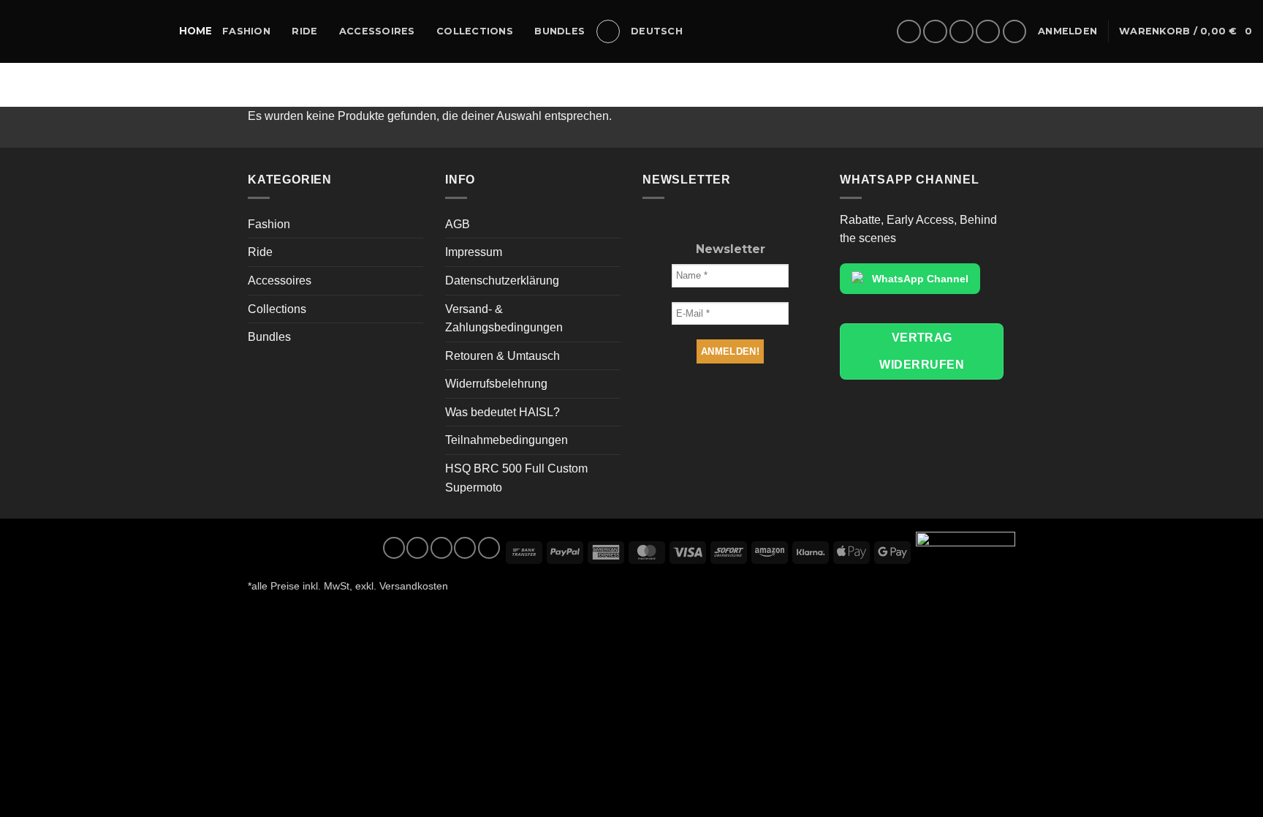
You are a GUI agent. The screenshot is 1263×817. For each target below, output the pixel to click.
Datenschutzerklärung (502, 280)
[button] (1067, 31)
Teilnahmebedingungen (506, 440)
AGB (457, 224)
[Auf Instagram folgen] (935, 32)
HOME (195, 31)
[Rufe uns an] (988, 32)
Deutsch (657, 31)
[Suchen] (608, 31)
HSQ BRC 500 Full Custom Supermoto (516, 478)
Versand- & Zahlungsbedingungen (504, 318)
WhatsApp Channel (920, 279)
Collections (474, 31)
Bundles (559, 31)
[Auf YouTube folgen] (1015, 32)
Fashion (246, 31)
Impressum (473, 252)
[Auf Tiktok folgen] (961, 32)
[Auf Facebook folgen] (909, 32)
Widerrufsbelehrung (496, 383)
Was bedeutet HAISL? (502, 412)
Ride (304, 31)
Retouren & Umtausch (502, 356)
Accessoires (377, 31)
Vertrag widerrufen (921, 351)
